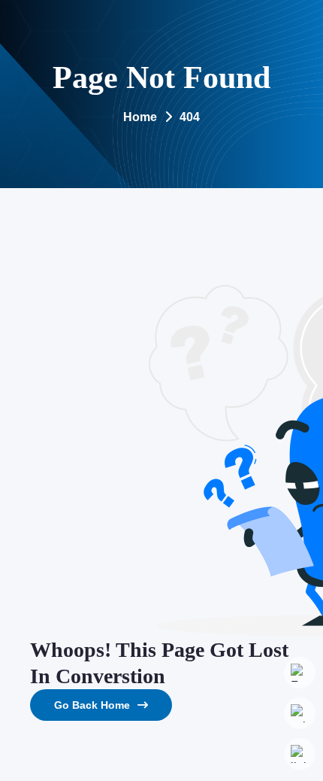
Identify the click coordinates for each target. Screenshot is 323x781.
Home (140, 117)
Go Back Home (92, 705)
